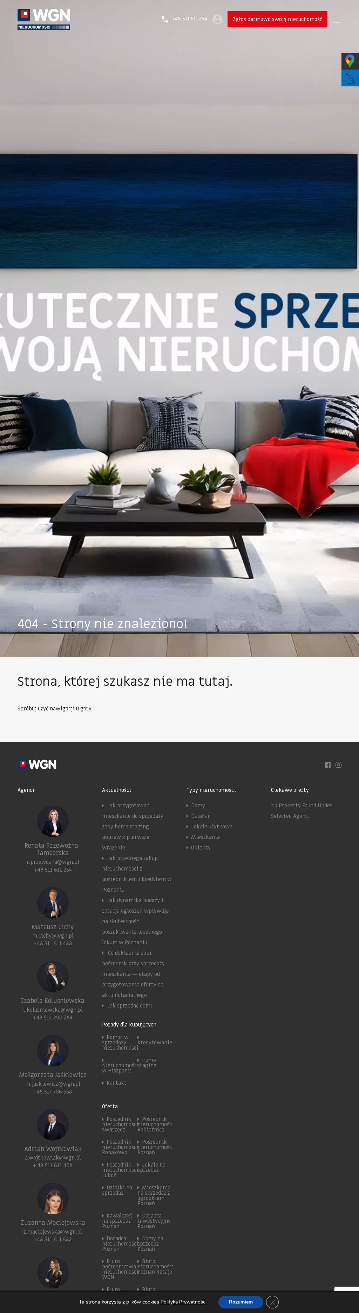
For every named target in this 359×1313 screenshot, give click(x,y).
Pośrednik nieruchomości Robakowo (120, 1147)
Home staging (147, 1063)
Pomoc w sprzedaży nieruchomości (120, 1042)
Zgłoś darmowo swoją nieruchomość (277, 19)
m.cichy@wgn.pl (53, 936)
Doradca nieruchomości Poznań (120, 1244)
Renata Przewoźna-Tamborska (53, 850)
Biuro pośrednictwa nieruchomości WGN (120, 1269)
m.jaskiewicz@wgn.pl (52, 1084)
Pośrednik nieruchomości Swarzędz (120, 1124)
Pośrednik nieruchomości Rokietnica (155, 1124)
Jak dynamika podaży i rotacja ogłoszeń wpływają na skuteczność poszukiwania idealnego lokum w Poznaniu (135, 921)
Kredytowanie (154, 1042)
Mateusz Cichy (53, 927)
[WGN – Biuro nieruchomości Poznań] (44, 26)
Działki (200, 816)
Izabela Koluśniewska (52, 1001)
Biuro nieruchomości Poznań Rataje (155, 1266)
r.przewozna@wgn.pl (53, 862)
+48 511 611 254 (189, 19)
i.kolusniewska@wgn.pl (53, 1010)
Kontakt (117, 1082)
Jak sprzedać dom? (130, 1005)
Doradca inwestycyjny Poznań (154, 1221)
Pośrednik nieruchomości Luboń (120, 1170)
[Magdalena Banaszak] (53, 1285)
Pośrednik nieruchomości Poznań (155, 1147)
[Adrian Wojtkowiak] (53, 1137)
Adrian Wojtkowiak (53, 1149)
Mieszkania (205, 837)
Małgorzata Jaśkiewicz (53, 1075)
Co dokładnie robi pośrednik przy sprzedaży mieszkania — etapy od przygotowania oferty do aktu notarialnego (133, 974)
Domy (198, 805)
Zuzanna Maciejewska (53, 1223)
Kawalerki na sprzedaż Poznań (117, 1221)
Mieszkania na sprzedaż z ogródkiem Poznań (154, 1195)
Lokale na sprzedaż (151, 1167)
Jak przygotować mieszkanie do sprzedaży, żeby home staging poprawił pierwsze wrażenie (133, 826)
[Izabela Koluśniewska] (53, 989)
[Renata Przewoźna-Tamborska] (53, 834)
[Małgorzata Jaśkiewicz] (53, 1063)
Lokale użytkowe (211, 826)
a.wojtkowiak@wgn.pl (53, 1158)
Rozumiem (241, 1302)
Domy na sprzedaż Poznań (150, 1244)
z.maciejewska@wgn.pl (52, 1232)
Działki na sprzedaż (117, 1190)
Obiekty (201, 847)
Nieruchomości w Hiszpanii (120, 1068)
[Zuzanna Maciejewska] (53, 1211)
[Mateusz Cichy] (53, 915)
